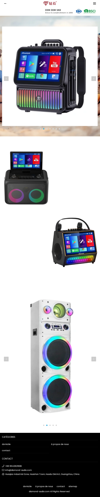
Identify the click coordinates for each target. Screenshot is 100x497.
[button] (40, 129)
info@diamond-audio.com (18, 470)
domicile (6, 444)
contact (6, 450)
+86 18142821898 (13, 466)
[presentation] (6, 78)
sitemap (73, 486)
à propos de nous (60, 444)
